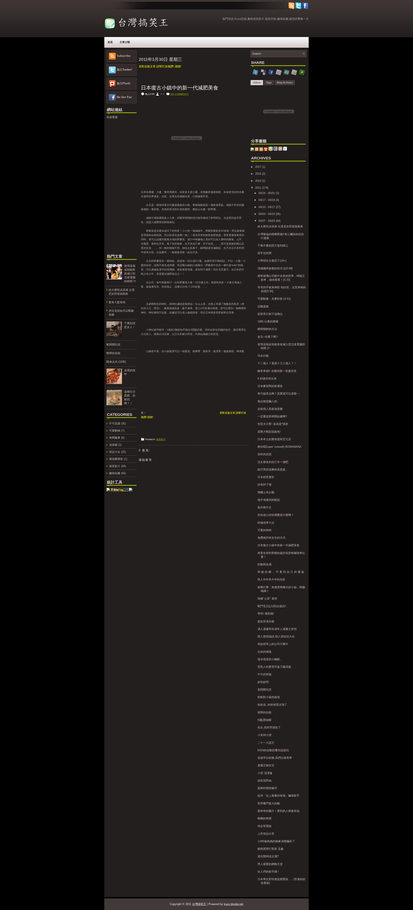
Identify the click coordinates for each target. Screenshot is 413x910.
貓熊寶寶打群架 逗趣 (270, 848)
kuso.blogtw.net (233, 904)
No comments (179, 94)
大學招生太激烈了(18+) (271, 260)
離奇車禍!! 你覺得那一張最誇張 (276, 371)
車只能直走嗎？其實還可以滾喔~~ (278, 393)
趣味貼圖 (114, 473)
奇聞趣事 (114, 437)
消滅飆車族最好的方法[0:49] (275, 268)
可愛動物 (114, 430)
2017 (258, 166)
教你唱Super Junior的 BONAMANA (279, 446)
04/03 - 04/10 (267, 214)
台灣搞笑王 (199, 904)
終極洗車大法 (265, 522)
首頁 (110, 42)
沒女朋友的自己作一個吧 (272, 462)
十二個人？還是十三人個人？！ (277, 363)
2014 (258, 180)
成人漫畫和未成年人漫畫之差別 (277, 629)
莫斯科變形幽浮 (267, 788)
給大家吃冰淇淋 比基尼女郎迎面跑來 (280, 226)
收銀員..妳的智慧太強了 (272, 704)
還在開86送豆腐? (268, 856)
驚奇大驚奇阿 (117, 302)
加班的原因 (264, 454)
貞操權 (113, 444)
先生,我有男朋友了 (269, 727)
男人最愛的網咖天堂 (270, 864)
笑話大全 (114, 451)
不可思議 (114, 423)
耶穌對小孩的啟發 (268, 697)
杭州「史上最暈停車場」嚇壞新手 (278, 795)
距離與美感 (264, 564)
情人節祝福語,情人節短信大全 (276, 636)
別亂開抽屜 (264, 720)
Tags (269, 82)
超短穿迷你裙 (265, 621)
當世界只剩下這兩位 (270, 314)
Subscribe (123, 55)
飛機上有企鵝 (265, 492)
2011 (258, 187)
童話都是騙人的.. (268, 401)
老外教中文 (264, 507)
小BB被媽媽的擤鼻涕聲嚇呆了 (276, 841)
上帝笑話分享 (265, 833)
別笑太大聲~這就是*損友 (272, 424)
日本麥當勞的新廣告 (270, 386)
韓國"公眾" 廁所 (267, 598)
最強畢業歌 (116, 459)
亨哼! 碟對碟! (265, 613)
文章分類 (125, 42)
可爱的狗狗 (264, 530)
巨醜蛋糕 (263, 306)
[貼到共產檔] (130, 490)
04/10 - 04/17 (267, 207)
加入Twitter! (124, 69)
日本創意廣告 (265, 477)
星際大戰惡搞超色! (269, 431)
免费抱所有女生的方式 (271, 537)
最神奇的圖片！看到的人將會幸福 (278, 811)
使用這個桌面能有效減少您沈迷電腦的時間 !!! (130, 273)
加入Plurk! (123, 83)
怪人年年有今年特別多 (271, 579)
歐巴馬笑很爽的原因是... (272, 469)
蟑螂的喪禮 (264, 818)
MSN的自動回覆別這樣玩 (273, 750)
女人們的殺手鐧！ (268, 871)
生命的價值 (264, 651)
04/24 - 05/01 (267, 193)
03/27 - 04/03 (267, 220)
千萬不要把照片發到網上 (272, 245)
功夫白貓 (263, 355)
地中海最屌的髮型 (268, 499)
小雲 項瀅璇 (264, 773)
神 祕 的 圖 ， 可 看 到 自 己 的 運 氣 (280, 572)
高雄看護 (112, 117)
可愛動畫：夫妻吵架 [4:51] (274, 298)
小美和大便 (264, 735)
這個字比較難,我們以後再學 (274, 757)
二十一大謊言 (265, 742)
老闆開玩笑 (113, 344)
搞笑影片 (114, 466)
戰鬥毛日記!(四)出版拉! (271, 606)
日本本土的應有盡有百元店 (274, 439)
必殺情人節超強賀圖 (270, 408)
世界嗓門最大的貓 (268, 803)
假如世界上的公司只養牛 (272, 644)
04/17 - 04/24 (267, 200)
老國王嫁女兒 (265, 765)
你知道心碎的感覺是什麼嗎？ (275, 515)
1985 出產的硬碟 (267, 321)
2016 (258, 173)
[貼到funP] (252, 150)
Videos (257, 82)
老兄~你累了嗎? (267, 336)
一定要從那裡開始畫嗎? (272, 416)
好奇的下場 (264, 484)
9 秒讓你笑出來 (267, 378)
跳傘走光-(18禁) (116, 361)
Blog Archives (285, 82)
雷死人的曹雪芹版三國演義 (274, 666)
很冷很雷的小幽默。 (270, 659)
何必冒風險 (264, 826)
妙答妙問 (263, 682)
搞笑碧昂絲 (264, 780)
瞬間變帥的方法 (267, 329)
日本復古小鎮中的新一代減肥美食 (179, 87)
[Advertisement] (119, 185)
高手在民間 (264, 253)
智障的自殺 (113, 353)
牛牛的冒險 (264, 674)
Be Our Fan (124, 97)
